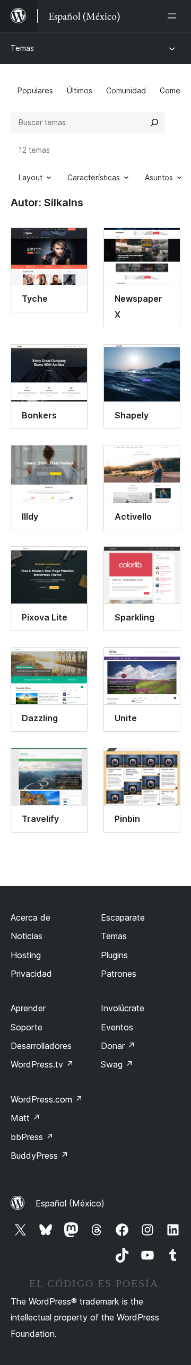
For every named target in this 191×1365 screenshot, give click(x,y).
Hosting (26, 955)
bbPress (32, 1137)
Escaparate (123, 917)
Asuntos (159, 177)
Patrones (118, 973)
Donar (118, 1045)
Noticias (26, 936)
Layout (30, 177)
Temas (22, 47)
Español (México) (70, 1203)
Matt (25, 1118)
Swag (117, 1064)
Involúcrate (122, 1008)
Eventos (117, 1027)
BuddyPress (39, 1155)
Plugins (114, 955)
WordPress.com (47, 1099)
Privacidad (31, 973)
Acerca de (30, 917)
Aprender (28, 1008)
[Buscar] (154, 122)
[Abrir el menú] (174, 16)
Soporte (26, 1027)
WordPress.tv (42, 1064)
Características (93, 177)
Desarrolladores (41, 1045)
